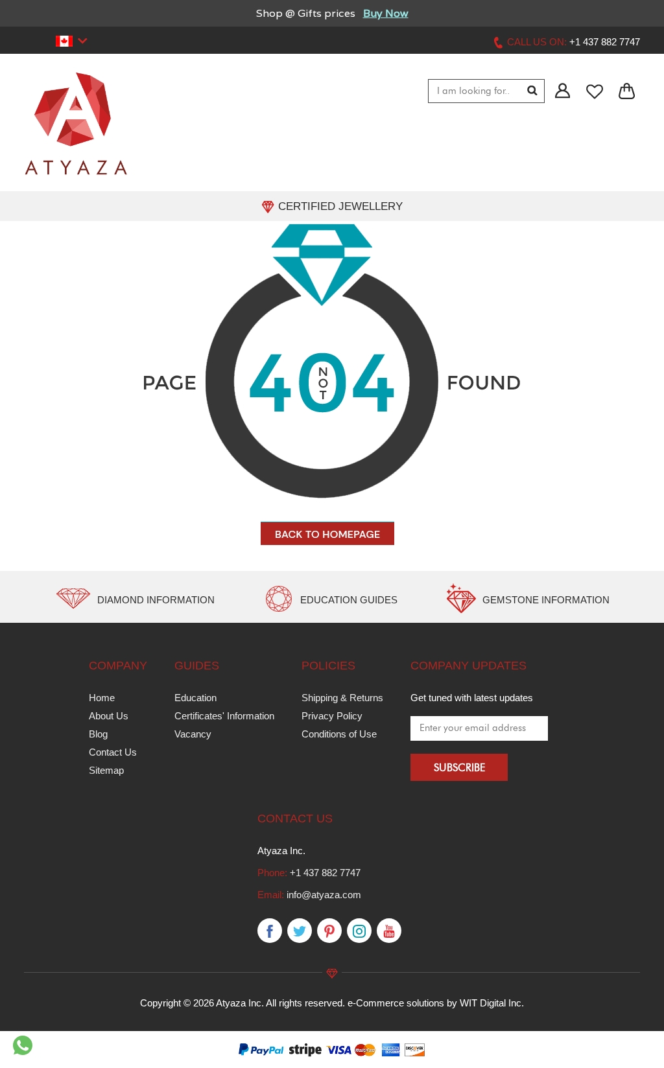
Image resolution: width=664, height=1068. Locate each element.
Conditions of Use (339, 733)
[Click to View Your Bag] (627, 91)
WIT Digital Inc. (492, 1002)
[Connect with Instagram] (359, 931)
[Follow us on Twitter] (299, 931)
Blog (98, 733)
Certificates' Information (224, 715)
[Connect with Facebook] (269, 931)
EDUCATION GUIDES (348, 599)
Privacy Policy (332, 715)
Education (195, 697)
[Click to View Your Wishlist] (595, 91)
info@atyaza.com (324, 894)
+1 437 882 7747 (325, 872)
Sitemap (106, 770)
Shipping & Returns (342, 697)
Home (102, 697)
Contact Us (113, 752)
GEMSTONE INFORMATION (546, 599)
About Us (108, 715)
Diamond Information (156, 599)
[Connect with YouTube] (389, 931)
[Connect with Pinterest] (329, 931)
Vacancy (192, 733)
